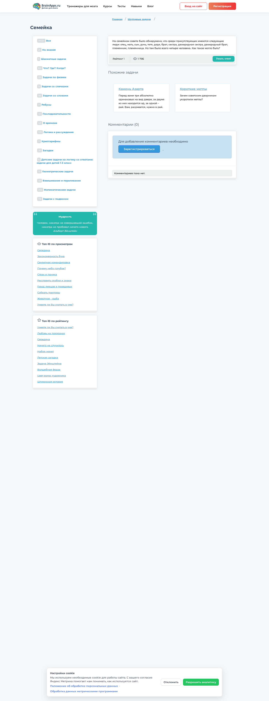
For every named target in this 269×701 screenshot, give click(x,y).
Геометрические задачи (55, 171)
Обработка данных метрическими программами (84, 691)
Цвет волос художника (51, 375)
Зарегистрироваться (139, 149)
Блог (150, 6)
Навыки (136, 6)
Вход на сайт (193, 6)
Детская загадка (47, 357)
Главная (117, 19)
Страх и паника (47, 274)
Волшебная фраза (48, 369)
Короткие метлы (193, 89)
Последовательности (54, 113)
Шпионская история (50, 381)
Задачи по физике (52, 77)
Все (44, 40)
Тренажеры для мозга (82, 6)
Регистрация (222, 6)
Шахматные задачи (52, 58)
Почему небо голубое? (51, 268)
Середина (43, 250)
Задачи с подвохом (53, 198)
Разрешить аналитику (201, 682)
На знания (47, 49)
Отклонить (171, 682)
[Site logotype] (46, 6)
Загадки (45, 150)
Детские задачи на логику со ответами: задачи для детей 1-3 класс (65, 161)
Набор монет (45, 351)
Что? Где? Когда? (52, 68)
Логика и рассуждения (56, 132)
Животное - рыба (48, 298)
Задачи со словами (53, 95)
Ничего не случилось (50, 345)
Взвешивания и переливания (59, 180)
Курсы (107, 6)
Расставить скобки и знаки (54, 280)
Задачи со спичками (53, 86)
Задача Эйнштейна (49, 363)
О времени (47, 122)
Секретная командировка (53, 262)
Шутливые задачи (139, 19)
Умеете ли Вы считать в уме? (55, 304)
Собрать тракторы (48, 292)
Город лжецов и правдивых (54, 286)
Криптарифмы (49, 141)
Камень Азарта (131, 89)
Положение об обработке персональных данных (84, 686)
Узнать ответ (223, 58)
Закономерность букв (51, 256)
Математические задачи (57, 189)
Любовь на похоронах (51, 333)
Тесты (121, 6)
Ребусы (44, 104)
